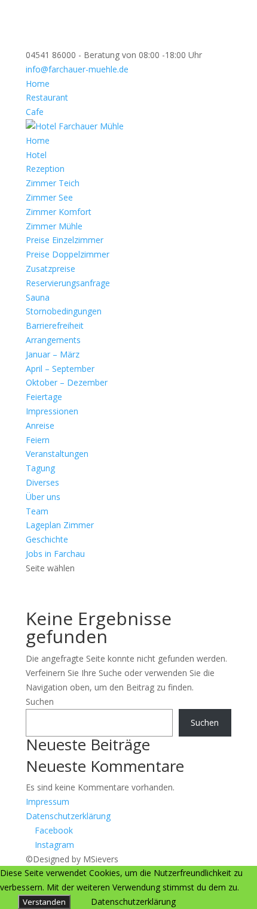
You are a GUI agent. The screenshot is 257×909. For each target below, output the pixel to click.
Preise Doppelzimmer (67, 254)
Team (37, 511)
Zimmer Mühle (54, 226)
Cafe (35, 111)
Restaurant (47, 97)
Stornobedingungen (64, 311)
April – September (60, 368)
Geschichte (47, 539)
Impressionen (52, 411)
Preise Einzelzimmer (64, 240)
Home (38, 83)
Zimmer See (49, 197)
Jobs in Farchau (55, 553)
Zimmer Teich (52, 183)
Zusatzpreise (50, 268)
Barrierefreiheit (55, 325)
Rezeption (45, 168)
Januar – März (52, 354)
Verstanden (44, 901)
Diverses (42, 482)
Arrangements (53, 340)
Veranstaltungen (57, 453)
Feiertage (44, 396)
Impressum (47, 801)
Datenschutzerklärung (68, 816)
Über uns (43, 496)
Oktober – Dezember (67, 382)
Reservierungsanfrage (68, 283)
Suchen (40, 701)
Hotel (36, 154)
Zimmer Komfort (58, 211)
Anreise (40, 425)
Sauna (38, 297)
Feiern (38, 440)
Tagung (40, 468)
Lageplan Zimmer (60, 525)
